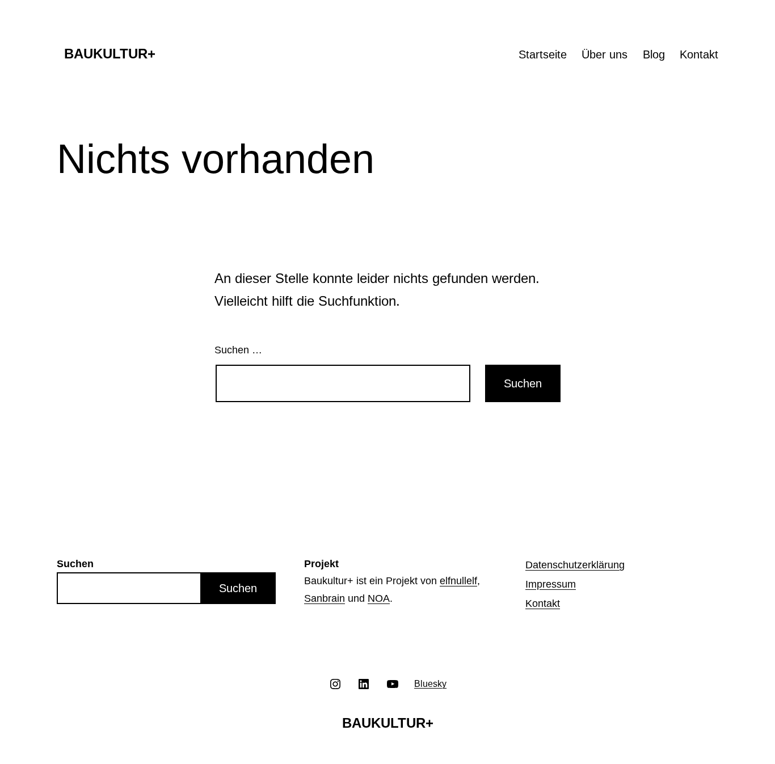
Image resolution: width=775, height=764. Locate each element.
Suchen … (238, 350)
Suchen (238, 588)
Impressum (550, 584)
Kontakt (699, 54)
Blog (654, 54)
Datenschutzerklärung (575, 565)
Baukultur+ (109, 53)
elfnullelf (458, 580)
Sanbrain (324, 598)
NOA (379, 598)
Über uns (604, 54)
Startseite (543, 54)
